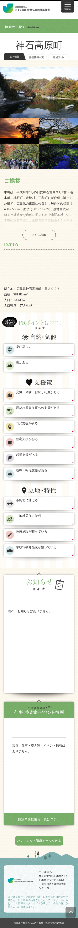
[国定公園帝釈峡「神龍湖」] (39, 92)
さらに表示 (39, 234)
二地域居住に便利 (28, 516)
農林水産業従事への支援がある (38, 407)
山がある (22, 362)
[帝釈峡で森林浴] (19, 156)
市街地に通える (27, 500)
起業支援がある (27, 454)
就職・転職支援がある (31, 470)
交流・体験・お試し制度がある (38, 392)
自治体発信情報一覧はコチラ (39, 819)
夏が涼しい (24, 346)
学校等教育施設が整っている (36, 547)
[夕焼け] (19, 131)
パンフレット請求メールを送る (39, 840)
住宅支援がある (27, 439)
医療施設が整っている (31, 531)
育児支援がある (27, 423)
